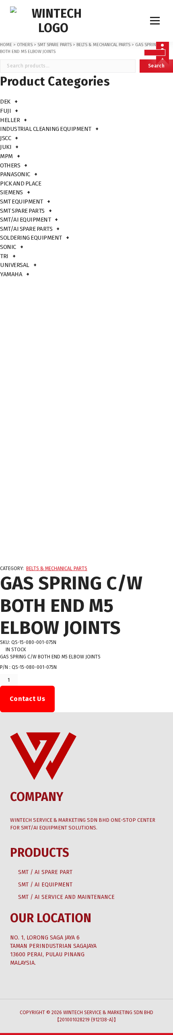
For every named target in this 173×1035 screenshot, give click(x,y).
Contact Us (27, 699)
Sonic (8, 247)
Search (156, 66)
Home (6, 44)
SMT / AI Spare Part (45, 872)
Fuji (5, 110)
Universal (14, 265)
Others (25, 44)
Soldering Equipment (31, 237)
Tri (4, 256)
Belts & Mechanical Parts (103, 44)
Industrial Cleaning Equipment (45, 128)
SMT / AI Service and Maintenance (66, 897)
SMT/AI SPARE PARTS (26, 228)
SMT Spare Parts (54, 44)
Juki (5, 147)
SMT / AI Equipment (45, 884)
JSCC (5, 138)
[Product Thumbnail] (154, 52)
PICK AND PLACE (20, 183)
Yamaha (11, 274)
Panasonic (15, 174)
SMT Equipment (21, 201)
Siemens (11, 192)
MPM (6, 156)
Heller (10, 120)
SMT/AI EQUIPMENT (25, 219)
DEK (5, 101)
